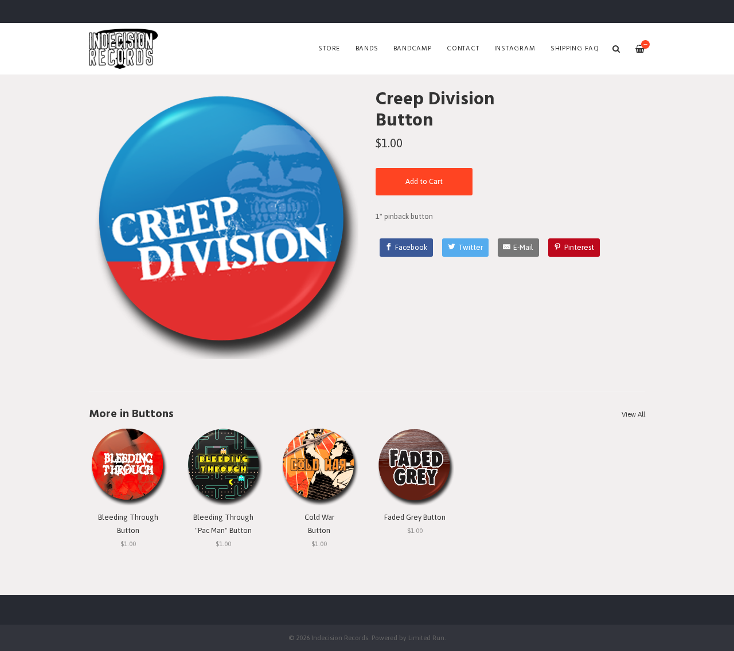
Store (329, 49)
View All (633, 414)
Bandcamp (412, 49)
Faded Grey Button (415, 517)
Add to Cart (424, 181)
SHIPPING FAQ (574, 49)
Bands (367, 49)
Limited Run (426, 637)
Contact (463, 49)
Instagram (515, 49)
